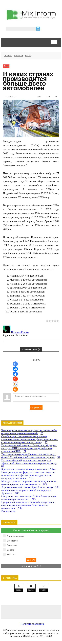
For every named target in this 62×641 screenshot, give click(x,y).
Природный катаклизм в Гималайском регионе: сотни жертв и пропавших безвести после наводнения (28, 505)
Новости (18, 55)
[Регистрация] (52, 29)
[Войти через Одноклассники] (15, 389)
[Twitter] (31, 611)
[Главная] (31, 19)
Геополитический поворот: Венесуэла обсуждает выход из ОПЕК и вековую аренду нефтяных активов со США (29, 448)
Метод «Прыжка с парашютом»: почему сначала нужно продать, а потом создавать (28, 483)
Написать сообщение (32, 623)
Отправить (36, 407)
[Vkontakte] (7, 611)
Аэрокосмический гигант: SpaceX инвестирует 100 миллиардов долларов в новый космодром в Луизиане (30, 490)
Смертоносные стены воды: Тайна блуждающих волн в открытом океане (28, 497)
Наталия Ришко (20, 332)
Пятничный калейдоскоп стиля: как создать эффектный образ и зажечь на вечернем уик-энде (29, 463)
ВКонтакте (12, 540)
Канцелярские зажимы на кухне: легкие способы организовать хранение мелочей (29, 432)
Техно (28, 55)
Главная (8, 55)
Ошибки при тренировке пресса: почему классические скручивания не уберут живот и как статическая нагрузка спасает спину (29, 439)
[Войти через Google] (15, 384)
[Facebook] (19, 611)
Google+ (11, 549)
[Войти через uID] (15, 363)
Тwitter (11, 554)
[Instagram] (42, 611)
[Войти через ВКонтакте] (15, 368)
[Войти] (44, 29)
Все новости (8, 511)
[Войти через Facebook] (15, 373)
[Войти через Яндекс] (15, 378)
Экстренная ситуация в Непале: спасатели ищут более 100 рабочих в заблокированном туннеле (30, 456)
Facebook (12, 545)
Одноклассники (15, 536)
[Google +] (54, 611)
